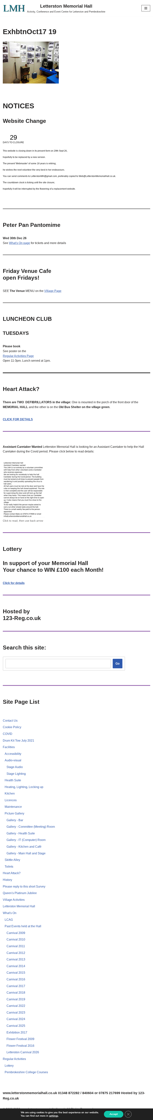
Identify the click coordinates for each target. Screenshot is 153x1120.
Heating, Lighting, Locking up (24, 787)
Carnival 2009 (16, 933)
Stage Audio (15, 767)
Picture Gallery (14, 813)
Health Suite (13, 780)
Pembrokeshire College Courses (26, 1072)
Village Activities (14, 899)
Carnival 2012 (16, 952)
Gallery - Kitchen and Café (24, 846)
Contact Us (10, 720)
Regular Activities (15, 356)
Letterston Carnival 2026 (23, 1052)
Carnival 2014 (16, 966)
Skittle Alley (12, 859)
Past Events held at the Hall (23, 926)
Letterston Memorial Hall (19, 906)
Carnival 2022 (16, 1005)
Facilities (9, 747)
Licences (11, 800)
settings (53, 1116)
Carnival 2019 (16, 999)
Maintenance (13, 806)
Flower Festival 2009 (20, 1039)
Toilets (9, 866)
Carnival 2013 (16, 959)
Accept (114, 1114)
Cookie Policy (12, 727)
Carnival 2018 (16, 992)
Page (30, 356)
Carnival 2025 (16, 1025)
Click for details (14, 583)
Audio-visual (13, 760)
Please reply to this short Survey (24, 886)
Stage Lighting (16, 773)
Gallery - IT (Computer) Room (26, 839)
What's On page (19, 243)
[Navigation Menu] (145, 8)
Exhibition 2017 (17, 1032)
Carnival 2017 (16, 986)
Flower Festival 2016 (20, 1045)
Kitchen (10, 793)
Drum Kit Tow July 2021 (18, 740)
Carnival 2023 (16, 1012)
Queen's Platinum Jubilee (20, 893)
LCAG (9, 919)
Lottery (9, 1065)
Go (117, 663)
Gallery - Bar (15, 820)
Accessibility (13, 753)
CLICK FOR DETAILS (18, 419)
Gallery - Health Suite (21, 833)
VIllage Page (52, 290)
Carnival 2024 (16, 1019)
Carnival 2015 (16, 972)
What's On (9, 913)
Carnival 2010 (16, 939)
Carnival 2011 (16, 946)
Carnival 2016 (16, 979)
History (7, 879)
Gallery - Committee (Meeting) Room (31, 826)
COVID (7, 733)
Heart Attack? (12, 873)
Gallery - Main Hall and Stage (26, 853)
